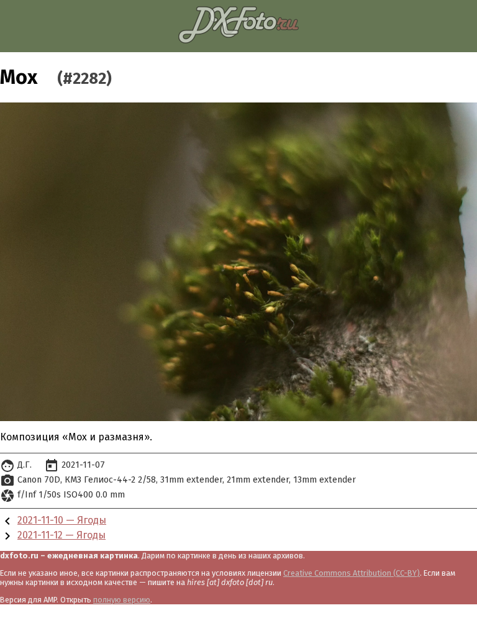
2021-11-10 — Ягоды (61, 520)
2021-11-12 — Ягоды (61, 535)
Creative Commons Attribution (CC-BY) (351, 573)
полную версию (121, 599)
